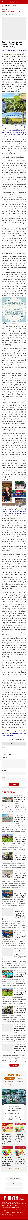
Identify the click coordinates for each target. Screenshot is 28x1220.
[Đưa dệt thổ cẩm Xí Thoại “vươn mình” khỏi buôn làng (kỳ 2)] (7, 1047)
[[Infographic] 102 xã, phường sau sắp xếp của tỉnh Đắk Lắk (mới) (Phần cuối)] (20, 1127)
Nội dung (4, 757)
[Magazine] (5, 1100)
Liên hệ (14, 1189)
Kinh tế (14, 5)
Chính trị (7, 5)
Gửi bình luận (14, 784)
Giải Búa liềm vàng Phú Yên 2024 (14, 12)
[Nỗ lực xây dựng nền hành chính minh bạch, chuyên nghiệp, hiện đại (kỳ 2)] (7, 912)
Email (3, 777)
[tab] (9, 1078)
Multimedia (14, 1075)
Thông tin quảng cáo (14, 1178)
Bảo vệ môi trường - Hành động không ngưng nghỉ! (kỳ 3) (20, 974)
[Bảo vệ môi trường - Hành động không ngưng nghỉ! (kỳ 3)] (7, 974)
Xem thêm (14, 1065)
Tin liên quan (8, 792)
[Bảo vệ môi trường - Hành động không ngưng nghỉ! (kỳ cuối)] (7, 874)
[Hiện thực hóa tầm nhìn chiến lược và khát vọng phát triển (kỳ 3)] (7, 798)
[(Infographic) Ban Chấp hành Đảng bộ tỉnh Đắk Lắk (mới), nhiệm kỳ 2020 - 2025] (7, 1127)
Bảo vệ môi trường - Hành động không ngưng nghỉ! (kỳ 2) (20, 839)
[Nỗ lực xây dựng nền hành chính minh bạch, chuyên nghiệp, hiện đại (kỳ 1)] (7, 952)
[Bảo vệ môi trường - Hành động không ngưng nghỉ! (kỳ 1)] (7, 856)
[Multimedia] (14, 1097)
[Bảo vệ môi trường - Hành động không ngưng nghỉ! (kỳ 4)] (7, 894)
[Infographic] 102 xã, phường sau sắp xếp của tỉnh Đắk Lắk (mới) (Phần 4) (7, 1161)
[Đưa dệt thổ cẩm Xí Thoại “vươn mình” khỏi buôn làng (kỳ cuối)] (7, 1027)
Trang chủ (5, 9)
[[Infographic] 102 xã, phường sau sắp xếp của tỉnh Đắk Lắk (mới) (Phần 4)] (7, 1151)
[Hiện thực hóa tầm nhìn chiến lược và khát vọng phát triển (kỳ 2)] (7, 818)
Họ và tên (4, 770)
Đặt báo (14, 1184)
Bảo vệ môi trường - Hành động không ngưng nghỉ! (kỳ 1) (20, 857)
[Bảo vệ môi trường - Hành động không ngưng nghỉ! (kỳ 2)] (7, 838)
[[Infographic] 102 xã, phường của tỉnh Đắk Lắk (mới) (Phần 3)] (20, 1151)
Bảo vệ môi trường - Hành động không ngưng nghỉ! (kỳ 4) (20, 895)
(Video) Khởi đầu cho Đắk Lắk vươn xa (14, 1109)
